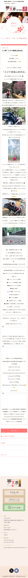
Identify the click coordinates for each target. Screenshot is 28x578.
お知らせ (8, 38)
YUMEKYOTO (12, 576)
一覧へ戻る (14, 430)
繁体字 (13, 3)
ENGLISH (7, 3)
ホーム (2, 38)
